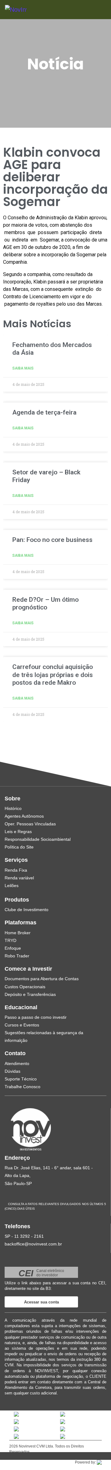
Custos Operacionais (25, 986)
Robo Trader (17, 955)
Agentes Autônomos (24, 816)
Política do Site (19, 846)
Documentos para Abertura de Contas (42, 978)
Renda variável (19, 877)
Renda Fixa (16, 870)
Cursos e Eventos (22, 1024)
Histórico (13, 808)
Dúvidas (12, 1071)
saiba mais (23, 368)
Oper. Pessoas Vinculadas (30, 823)
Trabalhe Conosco (22, 1086)
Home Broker (18, 932)
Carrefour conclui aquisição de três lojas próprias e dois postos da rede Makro (52, 674)
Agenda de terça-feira (44, 412)
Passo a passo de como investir (36, 1017)
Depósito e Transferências (30, 994)
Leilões (11, 885)
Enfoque (13, 948)
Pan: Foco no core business (52, 539)
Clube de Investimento (26, 909)
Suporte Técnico (21, 1078)
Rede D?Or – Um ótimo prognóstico (45, 603)
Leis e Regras (18, 831)
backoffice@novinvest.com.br (33, 1243)
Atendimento (17, 1063)
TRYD (10, 940)
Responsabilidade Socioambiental (38, 839)
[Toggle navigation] (93, 9)
